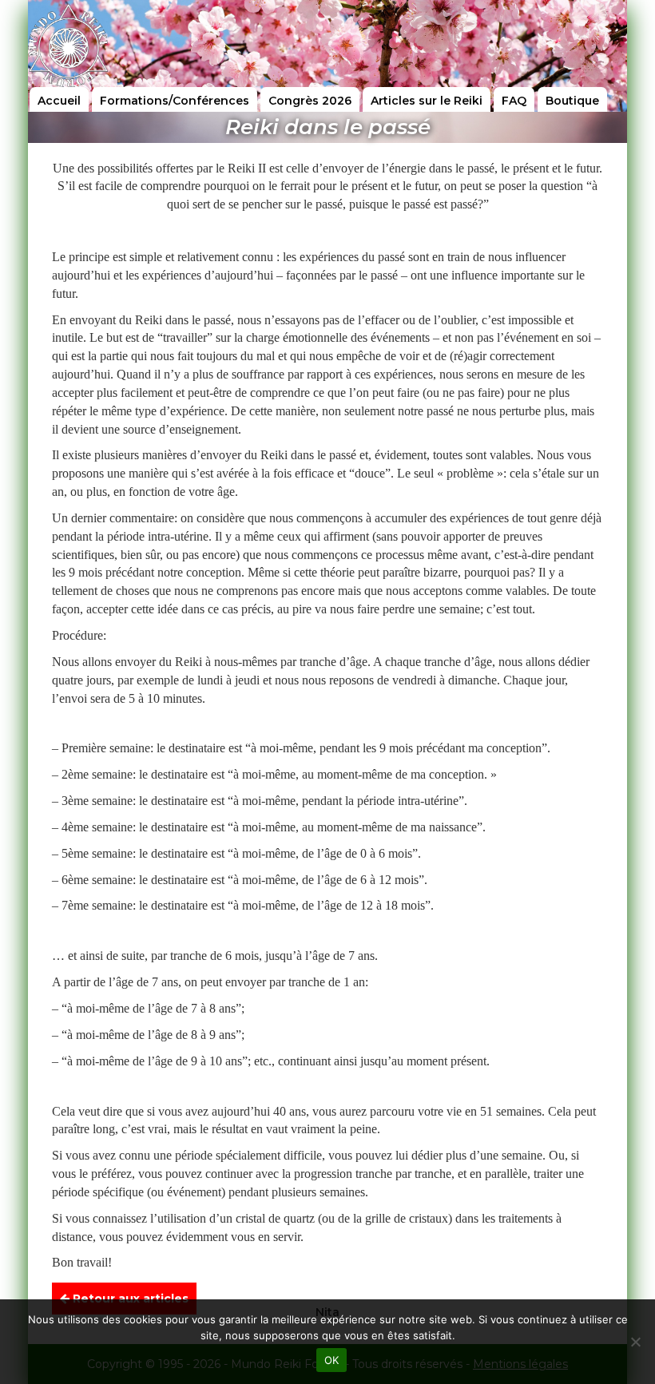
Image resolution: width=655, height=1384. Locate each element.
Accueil (59, 100)
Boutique (572, 100)
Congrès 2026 (309, 100)
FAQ (514, 100)
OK (331, 1360)
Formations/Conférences (174, 100)
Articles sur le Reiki (426, 100)
